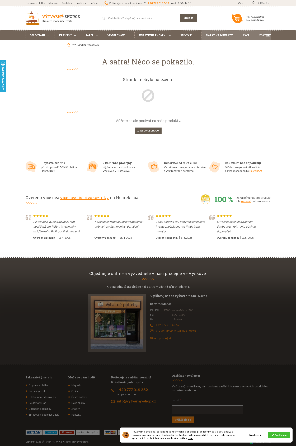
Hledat (188, 18)
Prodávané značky (86, 3)
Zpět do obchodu (148, 130)
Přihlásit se (183, 419)
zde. (190, 438)
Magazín (53, 3)
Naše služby (78, 402)
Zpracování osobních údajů (44, 414)
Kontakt (76, 414)
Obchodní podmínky (40, 408)
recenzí (246, 201)
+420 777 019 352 (132, 390)
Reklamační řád (37, 402)
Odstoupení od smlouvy (42, 397)
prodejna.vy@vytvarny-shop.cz (176, 330)
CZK (241, 3)
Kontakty (67, 3)
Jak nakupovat (37, 391)
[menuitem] (40, 35)
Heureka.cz (255, 170)
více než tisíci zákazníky (84, 197)
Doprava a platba (35, 3)
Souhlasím (280, 435)
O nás (74, 391)
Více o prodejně (160, 338)
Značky (75, 408)
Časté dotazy (79, 397)
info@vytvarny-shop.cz (136, 401)
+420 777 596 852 (168, 325)
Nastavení (255, 435)
